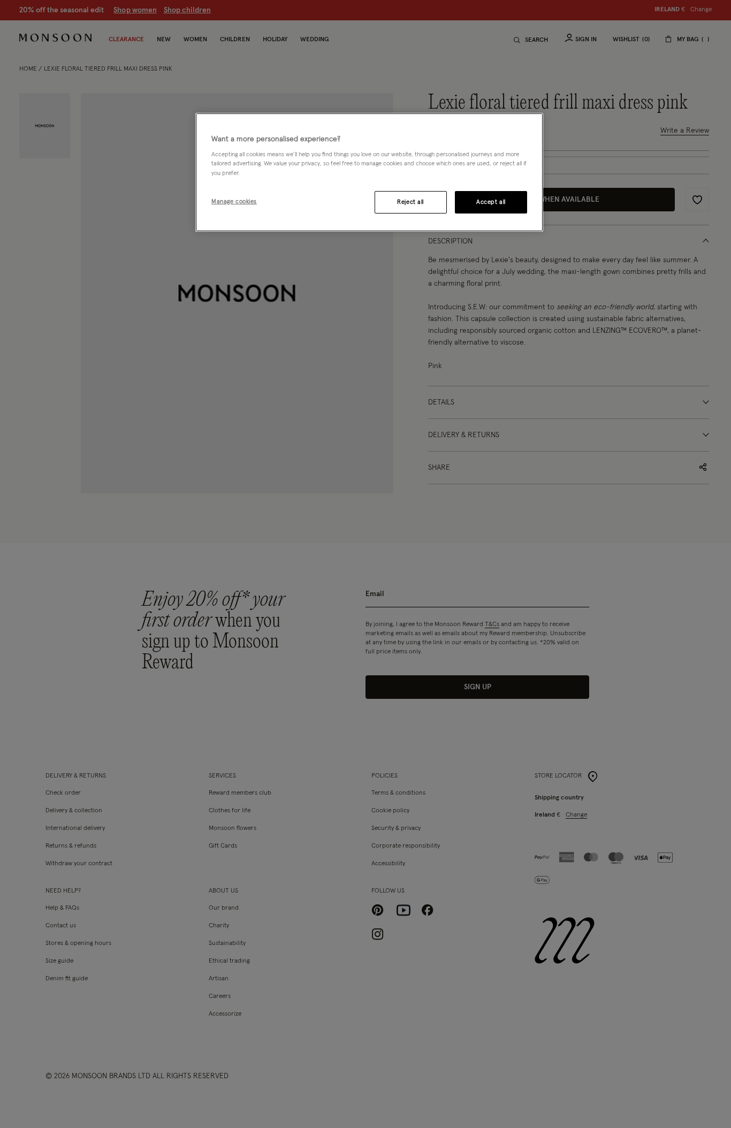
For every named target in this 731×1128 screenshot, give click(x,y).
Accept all (491, 202)
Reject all (410, 202)
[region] (369, 172)
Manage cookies (234, 201)
